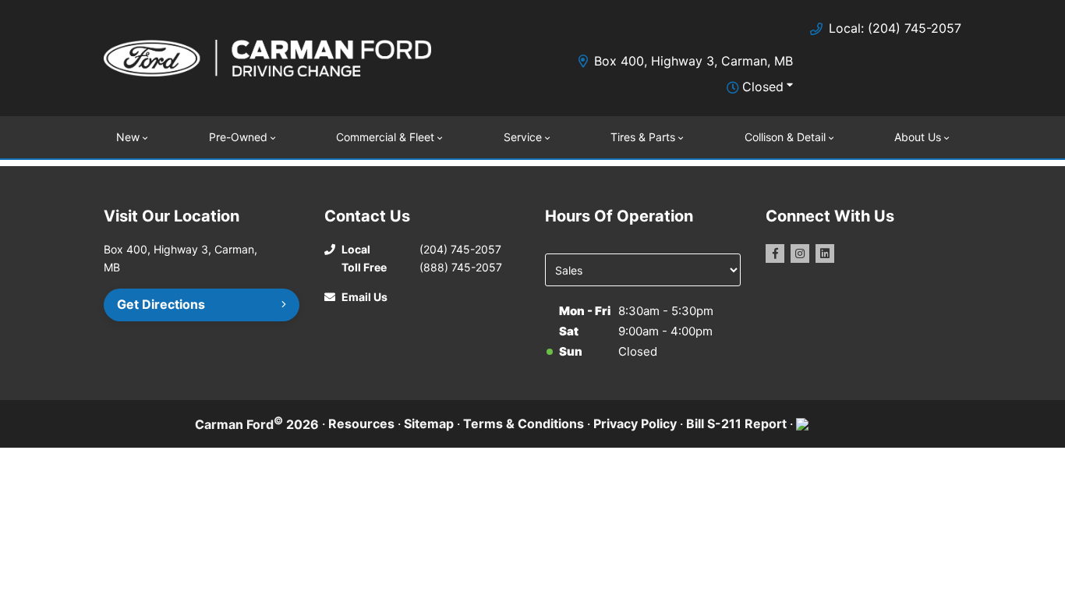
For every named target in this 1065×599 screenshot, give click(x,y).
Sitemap (429, 423)
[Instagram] (800, 253)
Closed (763, 86)
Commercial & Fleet (385, 137)
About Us (917, 137)
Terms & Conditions (523, 423)
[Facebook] (775, 253)
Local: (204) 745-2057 (895, 28)
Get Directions (161, 304)
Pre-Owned (238, 137)
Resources (361, 423)
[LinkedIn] (825, 253)
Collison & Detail (785, 137)
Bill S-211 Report (736, 423)
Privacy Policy (635, 423)
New (128, 137)
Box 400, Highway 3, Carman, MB (693, 61)
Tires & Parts (642, 137)
